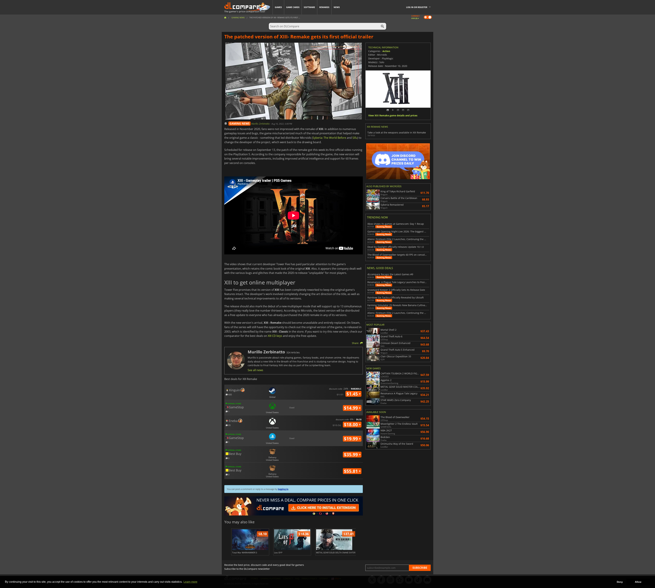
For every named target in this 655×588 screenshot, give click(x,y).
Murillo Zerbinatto (260, 123)
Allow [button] (638, 581)
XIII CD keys (275, 336)
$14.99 (351, 408)
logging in (283, 489)
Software (309, 7)
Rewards (324, 7)
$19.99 (351, 439)
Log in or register (416, 7)
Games (278, 7)
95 (229, 425)
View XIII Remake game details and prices (392, 115)
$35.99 (351, 454)
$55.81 (351, 471)
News (337, 7)
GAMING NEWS (239, 123)
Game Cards (293, 7)
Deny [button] (620, 581)
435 (230, 394)
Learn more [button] (190, 581)
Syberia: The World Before (329, 138)
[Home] (225, 17)
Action (386, 51)
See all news (255, 370)
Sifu (354, 138)
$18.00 (351, 424)
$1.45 (352, 394)
